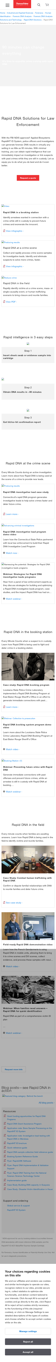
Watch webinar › (13, 598)
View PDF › (11, 301)
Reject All (28, 1341)
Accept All (28, 1352)
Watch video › (12, 749)
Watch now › (11, 553)
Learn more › (12, 514)
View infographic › (14, 231)
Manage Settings (28, 1331)
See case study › (13, 902)
